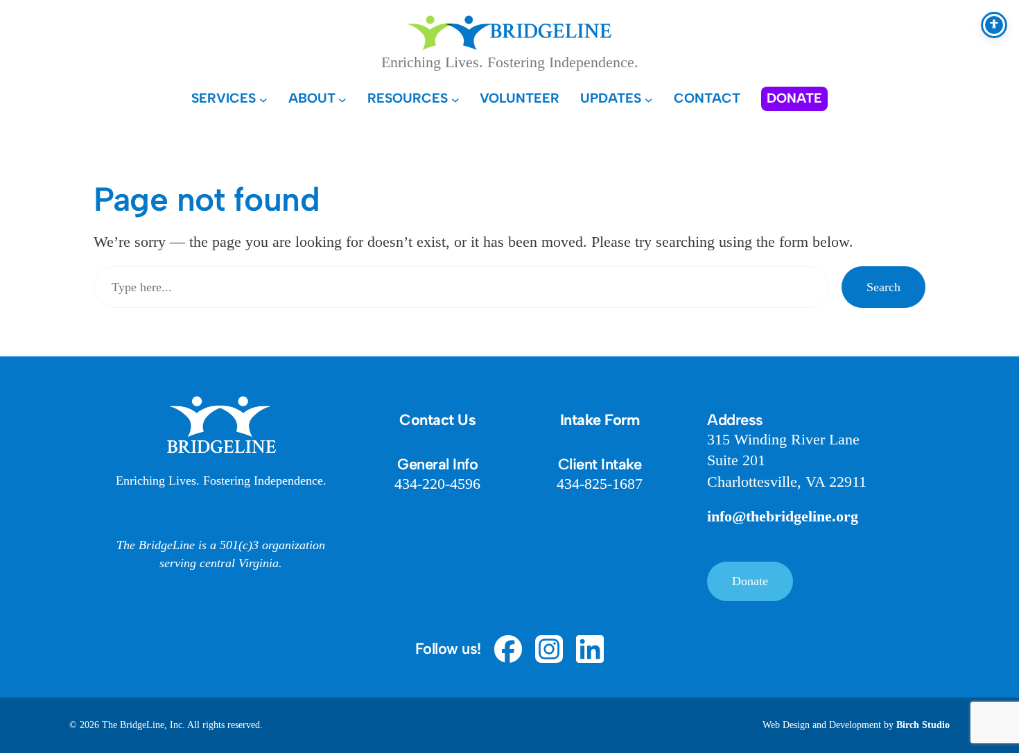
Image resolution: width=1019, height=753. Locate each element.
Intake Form (600, 419)
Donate (750, 581)
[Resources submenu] (455, 99)
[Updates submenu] (649, 99)
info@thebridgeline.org (782, 516)
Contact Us (437, 419)
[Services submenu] (263, 99)
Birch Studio (923, 725)
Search (883, 287)
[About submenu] (342, 99)
